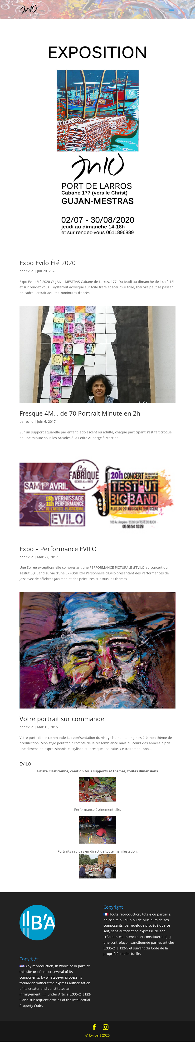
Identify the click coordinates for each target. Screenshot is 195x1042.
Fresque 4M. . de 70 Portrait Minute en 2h (80, 413)
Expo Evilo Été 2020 (48, 262)
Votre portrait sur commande (62, 718)
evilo (29, 271)
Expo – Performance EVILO (58, 548)
